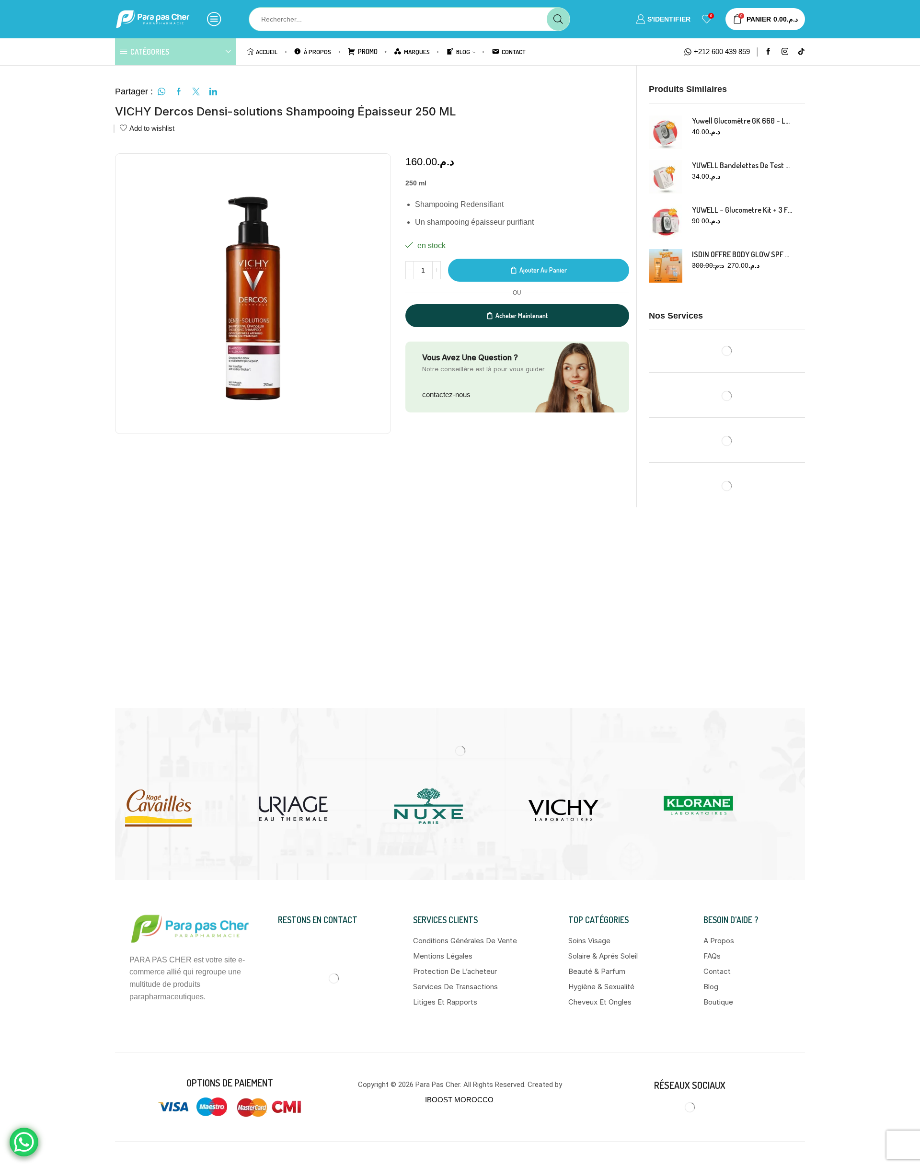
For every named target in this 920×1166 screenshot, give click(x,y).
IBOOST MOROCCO (459, 936)
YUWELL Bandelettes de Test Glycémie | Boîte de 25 (743, 165)
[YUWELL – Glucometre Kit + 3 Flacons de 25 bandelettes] (665, 221)
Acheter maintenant (521, 315)
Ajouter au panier (543, 270)
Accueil (266, 51)
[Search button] (558, 19)
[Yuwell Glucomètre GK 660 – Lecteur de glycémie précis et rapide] (665, 132)
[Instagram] (785, 52)
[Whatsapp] (700, 944)
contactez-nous (446, 394)
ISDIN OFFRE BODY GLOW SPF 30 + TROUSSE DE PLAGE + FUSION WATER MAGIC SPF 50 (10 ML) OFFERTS (743, 254)
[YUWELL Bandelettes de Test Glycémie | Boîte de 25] (665, 177)
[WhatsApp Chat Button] (24, 1142)
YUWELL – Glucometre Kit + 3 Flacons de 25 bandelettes (743, 210)
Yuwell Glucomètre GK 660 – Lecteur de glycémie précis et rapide (743, 121)
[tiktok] (801, 52)
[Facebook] (768, 52)
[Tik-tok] (721, 944)
